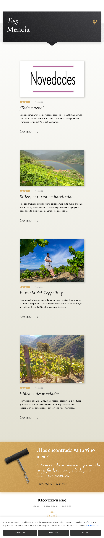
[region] (52, 527)
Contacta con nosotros (52, 484)
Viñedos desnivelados (40, 393)
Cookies (66, 506)
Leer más (26, 132)
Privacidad (50, 506)
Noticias (39, 101)
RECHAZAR (53, 533)
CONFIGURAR (20, 533)
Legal (36, 506)
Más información (93, 525)
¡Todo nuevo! (32, 107)
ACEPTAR (85, 533)
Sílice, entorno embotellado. (46, 196)
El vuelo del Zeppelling (41, 293)
